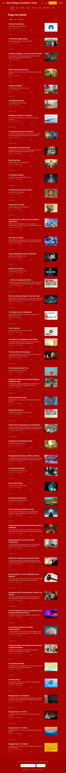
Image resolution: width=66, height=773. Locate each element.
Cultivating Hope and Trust (18, 368)
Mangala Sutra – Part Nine (18, 728)
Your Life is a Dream (16, 238)
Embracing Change (16, 483)
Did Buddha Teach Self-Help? (19, 148)
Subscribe (53, 3)
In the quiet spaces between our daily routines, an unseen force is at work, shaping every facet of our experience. (24, 134)
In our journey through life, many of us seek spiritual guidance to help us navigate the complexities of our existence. (23, 512)
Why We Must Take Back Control (17, 256)
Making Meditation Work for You (18, 271)
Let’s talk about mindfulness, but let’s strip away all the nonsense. (24, 118)
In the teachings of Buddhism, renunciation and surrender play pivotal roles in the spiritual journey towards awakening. (25, 530)
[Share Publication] (46, 3)
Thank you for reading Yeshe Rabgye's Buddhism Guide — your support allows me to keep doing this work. (25, 384)
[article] (33, 27)
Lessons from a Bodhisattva (16, 192)
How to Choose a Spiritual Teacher (21, 509)
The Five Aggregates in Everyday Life (19, 207)
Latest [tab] (11, 19)
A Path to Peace (14, 680)
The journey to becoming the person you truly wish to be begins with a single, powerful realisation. (24, 56)
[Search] (42, 3)
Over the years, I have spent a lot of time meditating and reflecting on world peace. (24, 682)
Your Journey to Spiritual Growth (17, 485)
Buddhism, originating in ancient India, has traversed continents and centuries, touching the (23, 650)
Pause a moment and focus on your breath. (21, 330)
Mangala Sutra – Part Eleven (19, 696)
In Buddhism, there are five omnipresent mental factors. (24, 615)
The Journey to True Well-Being (17, 26)
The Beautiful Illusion (16, 101)
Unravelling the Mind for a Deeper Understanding (21, 628)
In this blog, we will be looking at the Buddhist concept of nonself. (24, 714)
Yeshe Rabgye (15, 28)
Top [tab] (15, 19)
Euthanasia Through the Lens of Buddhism (24, 425)
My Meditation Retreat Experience (18, 500)
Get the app (41, 765)
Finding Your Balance (16, 24)
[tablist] (17, 19)
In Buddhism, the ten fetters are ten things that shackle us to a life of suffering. (25, 747)
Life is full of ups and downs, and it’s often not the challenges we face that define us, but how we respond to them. (25, 579)
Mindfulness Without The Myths (20, 115)
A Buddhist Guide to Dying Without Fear (20, 177)
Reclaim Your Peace (16, 269)
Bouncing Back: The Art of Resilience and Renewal (24, 575)
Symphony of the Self (16, 205)
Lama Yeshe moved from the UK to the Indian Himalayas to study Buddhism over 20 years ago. (25, 355)
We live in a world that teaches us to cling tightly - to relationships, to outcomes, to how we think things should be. (25, 224)
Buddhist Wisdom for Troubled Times (19, 162)
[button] (12, 8)
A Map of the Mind (15, 86)
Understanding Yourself (17, 397)
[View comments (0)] (21, 288)
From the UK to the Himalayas (19, 352)
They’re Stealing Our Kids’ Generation (22, 254)
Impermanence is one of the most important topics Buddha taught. (25, 731)
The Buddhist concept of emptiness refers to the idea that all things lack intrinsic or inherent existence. (25, 666)
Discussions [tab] (21, 19)
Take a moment (14, 328)
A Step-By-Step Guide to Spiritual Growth (20, 412)
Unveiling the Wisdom (17, 468)
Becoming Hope (14, 160)
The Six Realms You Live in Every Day (19, 88)
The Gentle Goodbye (16, 175)
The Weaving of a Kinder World (20, 190)
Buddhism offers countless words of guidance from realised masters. (25, 72)
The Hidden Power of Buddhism (20, 312)
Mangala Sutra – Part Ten (18, 712)
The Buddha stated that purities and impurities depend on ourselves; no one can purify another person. (25, 342)
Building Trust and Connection (17, 443)
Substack (25, 769)
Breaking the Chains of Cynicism (17, 370)
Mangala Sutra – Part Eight (18, 744)
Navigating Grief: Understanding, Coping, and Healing (25, 593)
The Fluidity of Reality (16, 663)
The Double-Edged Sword (18, 39)
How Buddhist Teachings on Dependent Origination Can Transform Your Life (24, 315)
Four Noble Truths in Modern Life (18, 470)
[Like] (10, 584)
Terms (36, 761)
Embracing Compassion (17, 498)
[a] (51, 331)
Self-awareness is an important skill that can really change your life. (25, 400)
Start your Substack (28, 765)
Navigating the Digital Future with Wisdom (20, 41)
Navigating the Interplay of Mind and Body (24, 456)
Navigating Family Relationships (20, 441)
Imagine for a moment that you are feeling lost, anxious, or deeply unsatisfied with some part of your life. (25, 150)
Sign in (61, 3)
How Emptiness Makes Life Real (17, 103)
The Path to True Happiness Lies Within (23, 339)
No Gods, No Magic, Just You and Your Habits (25, 54)
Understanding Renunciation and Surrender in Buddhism (26, 526)
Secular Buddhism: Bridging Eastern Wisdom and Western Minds (25, 646)
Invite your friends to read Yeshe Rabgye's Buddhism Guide (24, 380)
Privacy (32, 761)
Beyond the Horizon (16, 410)
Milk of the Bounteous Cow (18, 70)
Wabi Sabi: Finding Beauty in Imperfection (24, 558)
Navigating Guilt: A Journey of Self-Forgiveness (22, 541)
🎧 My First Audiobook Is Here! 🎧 (21, 280)
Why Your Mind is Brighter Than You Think (24, 296)
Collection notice (43, 761)
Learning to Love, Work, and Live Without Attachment (24, 221)
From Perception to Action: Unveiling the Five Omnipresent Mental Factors (25, 612)
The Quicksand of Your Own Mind (21, 132)
